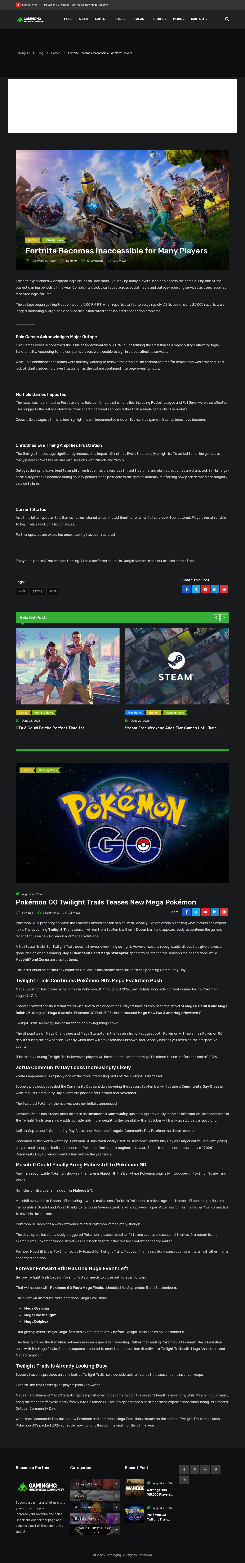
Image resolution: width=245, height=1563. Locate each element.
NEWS (118, 19)
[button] (216, 617)
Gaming (37, 591)
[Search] (227, 19)
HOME (68, 19)
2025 (22, 591)
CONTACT (197, 19)
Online (53, 591)
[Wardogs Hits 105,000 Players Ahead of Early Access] (134, 1488)
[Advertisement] (122, 106)
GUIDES (158, 19)
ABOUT (84, 19)
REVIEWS (138, 19)
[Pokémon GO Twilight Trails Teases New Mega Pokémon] (134, 1513)
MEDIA (177, 19)
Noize (73, 261)
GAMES (100, 19)
